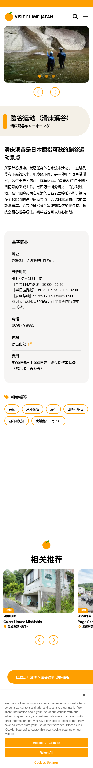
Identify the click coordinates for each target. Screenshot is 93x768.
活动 (33, 677)
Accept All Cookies (46, 742)
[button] (39, 76)
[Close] (84, 695)
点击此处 (19, 344)
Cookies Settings (46, 762)
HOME (20, 677)
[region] (46, 729)
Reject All (46, 752)
